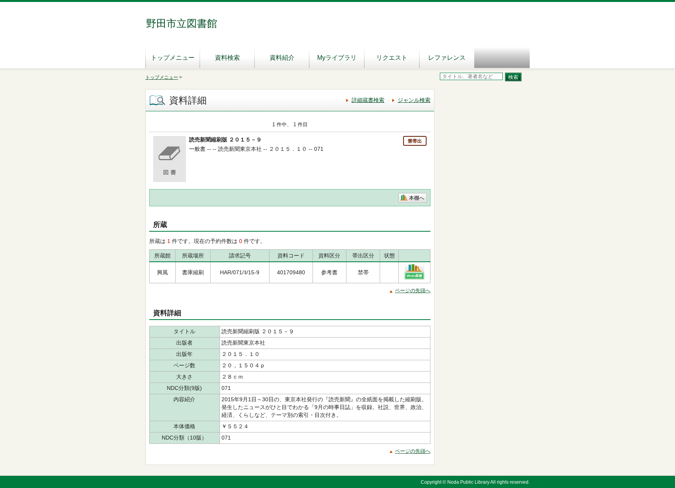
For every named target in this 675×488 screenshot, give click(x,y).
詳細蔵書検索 (368, 100)
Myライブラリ (337, 57)
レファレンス (447, 57)
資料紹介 (282, 57)
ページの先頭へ (412, 290)
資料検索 (227, 57)
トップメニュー (173, 57)
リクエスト (391, 57)
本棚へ (416, 198)
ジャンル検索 (414, 100)
